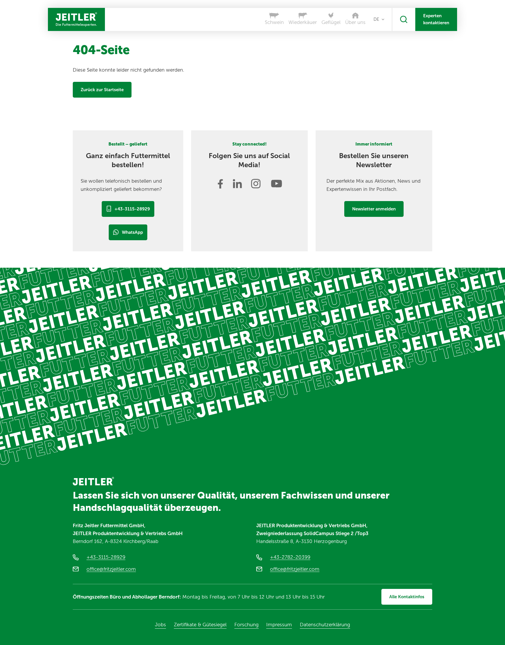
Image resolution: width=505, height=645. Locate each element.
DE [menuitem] (376, 19)
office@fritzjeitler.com (111, 569)
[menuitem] (378, 19)
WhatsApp (132, 232)
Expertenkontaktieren (436, 19)
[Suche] (404, 19)
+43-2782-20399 (290, 557)
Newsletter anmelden (374, 209)
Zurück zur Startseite (102, 89)
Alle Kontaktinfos (406, 596)
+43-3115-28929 (132, 209)
